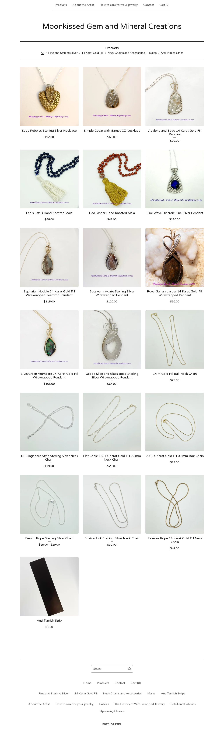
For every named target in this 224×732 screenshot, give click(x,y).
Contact (148, 5)
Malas (153, 52)
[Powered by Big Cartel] (112, 724)
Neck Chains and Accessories (126, 52)
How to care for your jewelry (119, 5)
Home (87, 683)
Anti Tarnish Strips (172, 52)
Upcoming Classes (112, 711)
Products (61, 5)
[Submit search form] (129, 669)
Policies (104, 704)
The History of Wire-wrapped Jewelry (140, 704)
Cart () (164, 5)
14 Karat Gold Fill (92, 52)
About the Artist (83, 5)
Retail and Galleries (183, 704)
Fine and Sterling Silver (63, 52)
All (42, 52)
